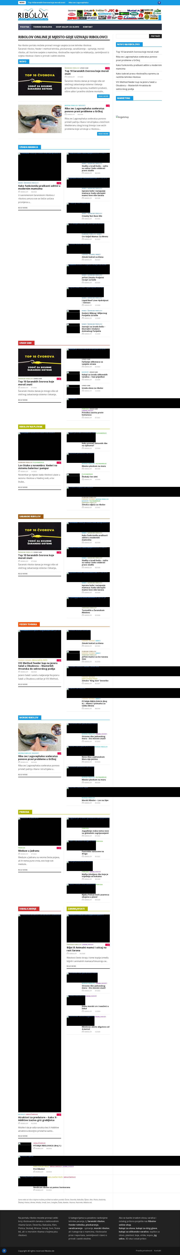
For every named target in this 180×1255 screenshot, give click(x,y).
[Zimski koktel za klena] (79, 249)
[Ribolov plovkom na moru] (80, 458)
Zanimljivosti (87, 410)
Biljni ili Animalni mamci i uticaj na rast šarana (86, 949)
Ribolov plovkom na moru (94, 466)
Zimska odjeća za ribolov (93, 504)
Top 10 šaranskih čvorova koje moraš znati (46, 2)
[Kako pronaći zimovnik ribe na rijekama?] (81, 437)
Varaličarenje (32, 1114)
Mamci (20, 183)
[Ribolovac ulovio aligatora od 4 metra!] (80, 1021)
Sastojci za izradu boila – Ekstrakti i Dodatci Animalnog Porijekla (93, 328)
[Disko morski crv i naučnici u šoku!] (76, 1000)
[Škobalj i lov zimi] (73, 478)
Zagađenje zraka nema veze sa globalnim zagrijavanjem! (95, 832)
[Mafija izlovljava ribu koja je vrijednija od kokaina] (80, 866)
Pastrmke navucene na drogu (93, 852)
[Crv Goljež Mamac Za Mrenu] (85, 228)
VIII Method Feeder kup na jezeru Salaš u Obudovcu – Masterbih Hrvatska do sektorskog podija (37, 665)
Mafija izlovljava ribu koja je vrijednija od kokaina (95, 875)
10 (108, 68)
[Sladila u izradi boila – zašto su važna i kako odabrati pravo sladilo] (88, 158)
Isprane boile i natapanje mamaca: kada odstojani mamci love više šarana (93, 193)
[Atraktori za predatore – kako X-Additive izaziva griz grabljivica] (39, 1013)
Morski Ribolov (71, 105)
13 (59, 463)
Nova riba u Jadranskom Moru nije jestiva (93, 758)
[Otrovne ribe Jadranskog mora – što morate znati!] (82, 728)
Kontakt (88, 27)
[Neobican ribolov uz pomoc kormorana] (32, 1181)
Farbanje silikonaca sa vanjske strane (92, 363)
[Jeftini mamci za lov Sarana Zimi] (73, 656)
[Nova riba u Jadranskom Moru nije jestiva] (80, 751)
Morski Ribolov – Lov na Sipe (95, 800)
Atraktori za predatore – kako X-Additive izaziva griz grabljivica (37, 1119)
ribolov (71, 77)
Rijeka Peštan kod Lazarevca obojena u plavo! (95, 895)
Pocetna (24, 27)
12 (59, 183)
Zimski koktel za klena (92, 257)
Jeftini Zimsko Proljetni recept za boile (93, 278)
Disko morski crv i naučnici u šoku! (95, 1007)
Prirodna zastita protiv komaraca (92, 413)
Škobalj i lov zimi (90, 476)
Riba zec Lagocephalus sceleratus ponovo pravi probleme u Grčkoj (84, 110)
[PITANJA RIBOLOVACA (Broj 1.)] (24, 1147)
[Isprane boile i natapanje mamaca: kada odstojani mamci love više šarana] (88, 183)
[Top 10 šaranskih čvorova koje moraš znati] (40, 81)
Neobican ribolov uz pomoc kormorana (51, 1187)
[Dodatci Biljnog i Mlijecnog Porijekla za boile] (73, 315)
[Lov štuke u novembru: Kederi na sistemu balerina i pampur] (39, 446)
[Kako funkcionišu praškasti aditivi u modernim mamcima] (39, 167)
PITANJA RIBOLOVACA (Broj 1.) (47, 1145)
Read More (103, 96)
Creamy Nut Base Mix (92, 216)
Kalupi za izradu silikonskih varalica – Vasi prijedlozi (95, 375)
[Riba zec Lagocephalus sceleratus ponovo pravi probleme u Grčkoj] (40, 119)
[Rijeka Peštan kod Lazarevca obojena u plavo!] (81, 889)
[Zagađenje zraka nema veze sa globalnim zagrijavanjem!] (88, 823)
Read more (23, 208)
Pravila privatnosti (144, 1250)
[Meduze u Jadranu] (39, 832)
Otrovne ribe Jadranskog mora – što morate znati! (94, 737)
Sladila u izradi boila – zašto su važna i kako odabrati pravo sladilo (95, 168)
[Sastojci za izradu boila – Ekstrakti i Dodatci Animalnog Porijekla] (73, 328)
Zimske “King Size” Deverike (95, 680)
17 (59, 848)
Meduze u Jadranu (28, 850)
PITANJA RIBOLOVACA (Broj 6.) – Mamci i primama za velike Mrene (94, 703)
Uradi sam (84, 68)
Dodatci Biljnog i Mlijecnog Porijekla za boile (94, 314)
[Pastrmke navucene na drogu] (81, 845)
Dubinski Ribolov (89, 234)
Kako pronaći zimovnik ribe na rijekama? (94, 444)
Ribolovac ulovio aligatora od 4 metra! (95, 1028)
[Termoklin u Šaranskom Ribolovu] (88, 602)
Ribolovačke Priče (40, 660)
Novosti (82, 105)
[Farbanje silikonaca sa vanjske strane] (88, 354)
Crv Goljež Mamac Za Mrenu (95, 236)
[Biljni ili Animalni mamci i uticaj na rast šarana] (88, 928)
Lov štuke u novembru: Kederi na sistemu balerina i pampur (37, 467)
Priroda (85, 409)
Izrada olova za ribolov (92, 388)
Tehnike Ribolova (42, 27)
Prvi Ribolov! (39, 1169)
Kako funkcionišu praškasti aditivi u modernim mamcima (39, 187)
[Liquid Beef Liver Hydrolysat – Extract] (85, 292)
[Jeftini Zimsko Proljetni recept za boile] (88, 269)
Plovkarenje (38, 462)
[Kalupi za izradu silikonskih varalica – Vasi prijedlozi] (73, 376)
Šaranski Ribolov (72, 68)
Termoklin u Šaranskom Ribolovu (93, 611)
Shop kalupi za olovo (67, 27)
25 (108, 945)
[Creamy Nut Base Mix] (78, 208)
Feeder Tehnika (88, 254)
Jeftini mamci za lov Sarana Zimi (95, 658)
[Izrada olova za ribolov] (73, 390)
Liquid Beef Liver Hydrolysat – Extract (95, 301)
